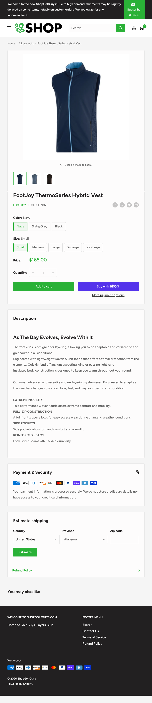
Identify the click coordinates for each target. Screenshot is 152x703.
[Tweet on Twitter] (129, 205)
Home (11, 43)
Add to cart (44, 286)
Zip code (116, 531)
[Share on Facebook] (115, 205)
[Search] (120, 28)
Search (87, 625)
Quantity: (20, 272)
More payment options (108, 295)
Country (19, 531)
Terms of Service (94, 637)
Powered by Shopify (20, 683)
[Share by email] (136, 205)
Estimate (25, 552)
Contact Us (90, 631)
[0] (141, 28)
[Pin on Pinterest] (122, 205)
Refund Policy (22, 570)
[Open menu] (9, 27)
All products (26, 43)
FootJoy (19, 205)
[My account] (134, 28)
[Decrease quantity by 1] (33, 273)
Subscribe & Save (134, 12)
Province (68, 531)
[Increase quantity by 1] (53, 273)
